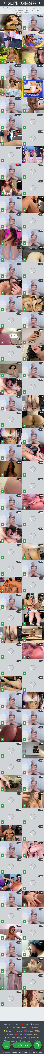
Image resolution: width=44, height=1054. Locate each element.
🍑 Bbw (37, 1031)
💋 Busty (18, 1034)
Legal (40, 1052)
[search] (37, 1045)
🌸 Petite (9, 1034)
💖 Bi (36, 1034)
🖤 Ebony (15, 1024)
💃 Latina (24, 1024)
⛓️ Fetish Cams (25, 1041)
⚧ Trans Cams (34, 1038)
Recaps (25, 1052)
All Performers (33, 1052)
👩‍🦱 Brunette (17, 1031)
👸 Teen (35, 1027)
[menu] (6, 1045)
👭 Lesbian (28, 1034)
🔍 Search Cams (34, 1048)
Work (20, 1052)
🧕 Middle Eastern (13, 1027)
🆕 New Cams (10, 1038)
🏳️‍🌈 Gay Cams (22, 1038)
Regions (14, 1052)
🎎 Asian (7, 1024)
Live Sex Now (22, 1045)
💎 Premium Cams (10, 1041)
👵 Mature (26, 1027)
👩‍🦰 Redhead (28, 1031)
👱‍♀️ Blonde (7, 1031)
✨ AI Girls (36, 1041)
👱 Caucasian (35, 1024)
